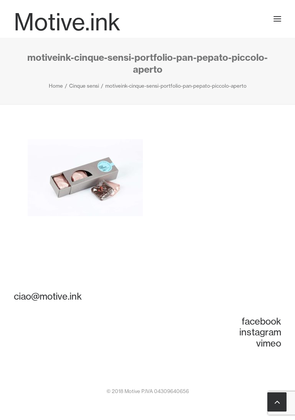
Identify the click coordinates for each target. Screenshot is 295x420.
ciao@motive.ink (48, 296)
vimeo (268, 343)
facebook (261, 321)
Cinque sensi (84, 86)
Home (56, 86)
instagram (260, 332)
